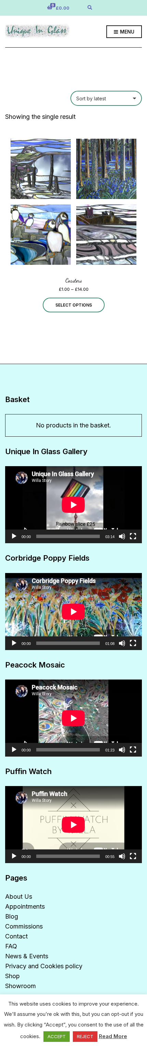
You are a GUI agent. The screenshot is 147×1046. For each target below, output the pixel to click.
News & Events (26, 956)
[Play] (14, 536)
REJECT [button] (85, 1036)
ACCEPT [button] (57, 1036)
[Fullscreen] (133, 536)
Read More (113, 1036)
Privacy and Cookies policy (43, 966)
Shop (12, 976)
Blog (11, 916)
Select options (73, 305)
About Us (18, 896)
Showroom (20, 985)
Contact (16, 936)
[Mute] (122, 536)
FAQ (11, 946)
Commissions (24, 926)
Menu (126, 32)
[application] (73, 504)
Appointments (25, 906)
